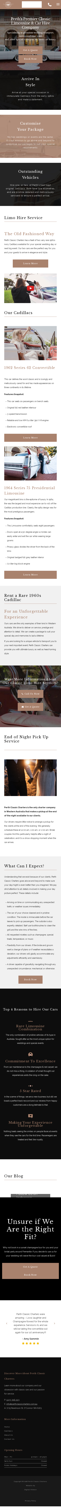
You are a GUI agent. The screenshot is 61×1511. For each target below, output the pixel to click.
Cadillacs (8, 1431)
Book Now (31, 4)
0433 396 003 (12, 1400)
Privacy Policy (30, 1501)
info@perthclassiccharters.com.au (21, 1404)
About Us (8, 1435)
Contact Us (9, 1439)
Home (7, 1427)
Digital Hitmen (30, 1489)
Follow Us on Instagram (26, 1196)
